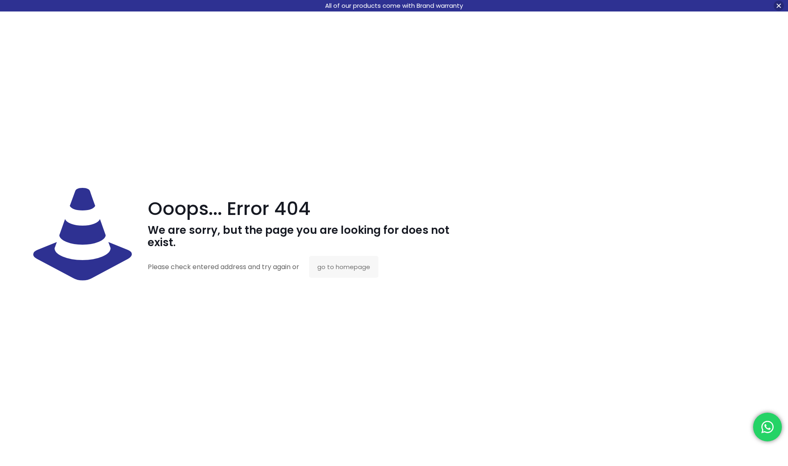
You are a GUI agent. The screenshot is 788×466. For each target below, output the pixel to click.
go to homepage (343, 267)
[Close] (779, 6)
